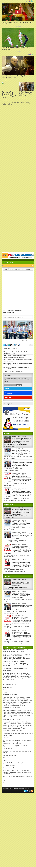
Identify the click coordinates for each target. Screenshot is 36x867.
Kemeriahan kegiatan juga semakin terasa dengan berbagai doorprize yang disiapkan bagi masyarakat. (21, 439)
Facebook (8, 393)
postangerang (15, 788)
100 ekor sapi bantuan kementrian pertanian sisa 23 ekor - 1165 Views (17, 368)
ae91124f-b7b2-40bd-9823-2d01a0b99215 (13, 311)
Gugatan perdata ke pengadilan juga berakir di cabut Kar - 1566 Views (18, 360)
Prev (31, 345)
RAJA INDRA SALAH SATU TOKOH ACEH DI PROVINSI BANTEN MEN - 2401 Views (16, 356)
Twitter (7, 388)
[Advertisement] (18, 123)
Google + (8, 397)
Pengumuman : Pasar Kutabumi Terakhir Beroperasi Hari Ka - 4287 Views (18, 352)
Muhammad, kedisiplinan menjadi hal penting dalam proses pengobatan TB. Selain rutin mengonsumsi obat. (22, 464)
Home (5, 269)
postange (11, 317)
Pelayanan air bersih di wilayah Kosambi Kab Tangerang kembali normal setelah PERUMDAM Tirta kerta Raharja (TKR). (21, 453)
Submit (19, 385)
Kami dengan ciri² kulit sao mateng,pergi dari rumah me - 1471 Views (18, 364)
